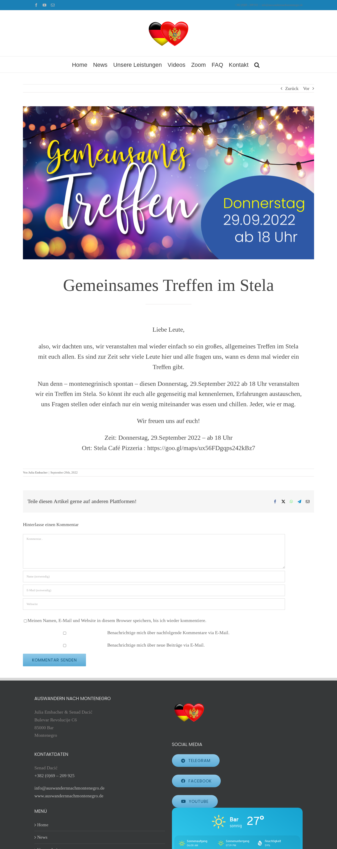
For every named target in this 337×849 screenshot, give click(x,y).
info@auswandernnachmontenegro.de (282, 5)
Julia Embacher (37, 472)
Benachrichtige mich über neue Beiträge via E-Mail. (156, 644)
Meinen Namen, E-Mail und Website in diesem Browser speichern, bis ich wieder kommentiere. (117, 620)
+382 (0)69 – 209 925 (54, 775)
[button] (257, 64)
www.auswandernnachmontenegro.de (68, 795)
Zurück (291, 88)
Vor (306, 88)
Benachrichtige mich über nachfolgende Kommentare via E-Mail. (168, 632)
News (42, 837)
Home (42, 824)
